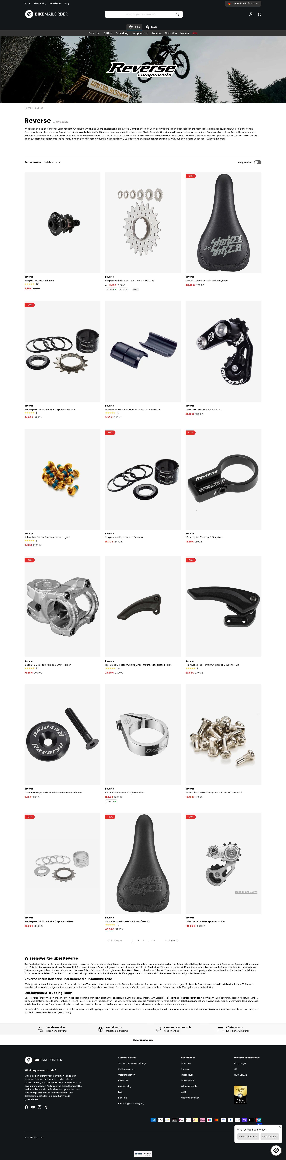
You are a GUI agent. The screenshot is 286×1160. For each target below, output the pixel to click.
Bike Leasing (125, 1086)
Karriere (185, 1069)
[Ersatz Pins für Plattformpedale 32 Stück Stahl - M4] (223, 734)
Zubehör (156, 33)
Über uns (186, 1063)
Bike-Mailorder (37, 1137)
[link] (114, 940)
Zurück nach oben (143, 1040)
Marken (184, 33)
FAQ (120, 1091)
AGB (183, 1091)
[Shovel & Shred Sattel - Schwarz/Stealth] (143, 863)
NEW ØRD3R (240, 1074)
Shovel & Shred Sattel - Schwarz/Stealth (127, 921)
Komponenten (140, 33)
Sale (194, 33)
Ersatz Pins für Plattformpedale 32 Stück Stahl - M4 (214, 792)
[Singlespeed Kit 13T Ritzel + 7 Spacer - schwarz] (62, 351)
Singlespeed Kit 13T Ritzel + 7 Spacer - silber (49, 921)
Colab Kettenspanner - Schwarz (203, 409)
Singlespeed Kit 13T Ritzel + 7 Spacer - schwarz (50, 409)
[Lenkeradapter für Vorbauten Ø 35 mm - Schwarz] (143, 351)
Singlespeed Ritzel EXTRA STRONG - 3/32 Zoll (129, 280)
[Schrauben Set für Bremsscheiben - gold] (62, 479)
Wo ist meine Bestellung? (132, 1063)
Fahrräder (94, 33)
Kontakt (122, 1097)
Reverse (38, 108)
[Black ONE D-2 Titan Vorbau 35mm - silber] (62, 606)
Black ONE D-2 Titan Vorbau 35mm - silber (48, 664)
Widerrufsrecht (189, 1086)
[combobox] (144, 14)
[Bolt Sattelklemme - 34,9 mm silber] (143, 734)
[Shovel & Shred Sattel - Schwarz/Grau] (223, 222)
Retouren (123, 1080)
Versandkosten (126, 1074)
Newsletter (55, 3)
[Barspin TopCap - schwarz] (62, 222)
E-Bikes (108, 33)
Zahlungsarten (126, 1069)
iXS (235, 1069)
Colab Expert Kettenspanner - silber (205, 921)
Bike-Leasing (40, 3)
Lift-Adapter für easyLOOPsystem (204, 537)
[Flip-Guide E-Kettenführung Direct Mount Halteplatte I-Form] (143, 606)
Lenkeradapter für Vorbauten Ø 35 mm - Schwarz (132, 409)
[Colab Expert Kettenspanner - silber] (223, 863)
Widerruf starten (190, 1097)
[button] (259, 14)
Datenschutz (188, 1080)
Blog (66, 3)
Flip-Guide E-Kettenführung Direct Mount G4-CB (212, 664)
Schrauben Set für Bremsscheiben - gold (47, 537)
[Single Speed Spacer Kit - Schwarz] (143, 479)
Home (28, 108)
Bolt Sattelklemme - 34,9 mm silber (124, 792)
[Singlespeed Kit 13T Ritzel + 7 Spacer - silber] (62, 863)
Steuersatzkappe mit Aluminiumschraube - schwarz (53, 792)
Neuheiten (171, 33)
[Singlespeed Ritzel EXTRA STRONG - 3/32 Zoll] (143, 222)
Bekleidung (122, 33)
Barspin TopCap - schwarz (39, 280)
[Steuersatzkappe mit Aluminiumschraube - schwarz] (62, 734)
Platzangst (240, 1063)
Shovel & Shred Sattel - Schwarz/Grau (207, 280)
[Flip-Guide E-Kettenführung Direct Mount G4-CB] (223, 606)
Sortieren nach (33, 162)
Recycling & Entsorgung (131, 1103)
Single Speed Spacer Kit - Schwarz (124, 537)
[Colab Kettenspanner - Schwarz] (223, 351)
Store (27, 3)
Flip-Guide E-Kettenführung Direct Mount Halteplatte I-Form (138, 664)
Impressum (187, 1074)
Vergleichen (245, 162)
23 (153, 940)
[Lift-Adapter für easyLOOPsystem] (223, 479)
